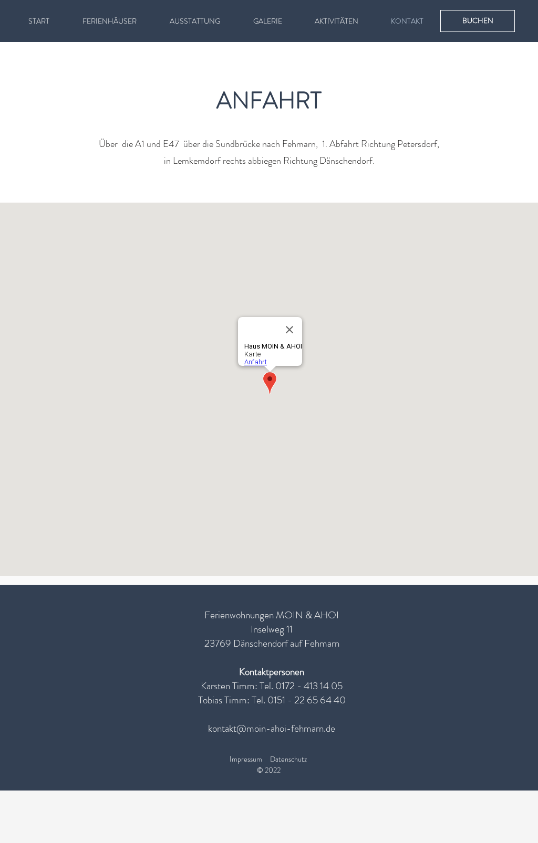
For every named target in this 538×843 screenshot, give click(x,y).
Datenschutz (288, 759)
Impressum (246, 759)
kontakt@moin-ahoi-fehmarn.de (271, 728)
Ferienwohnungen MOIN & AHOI (271, 615)
